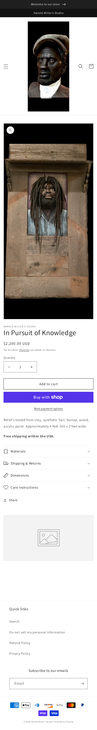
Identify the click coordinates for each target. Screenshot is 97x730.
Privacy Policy (19, 653)
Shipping (24, 349)
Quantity (9, 358)
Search (14, 621)
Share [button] (13, 500)
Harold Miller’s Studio (42, 721)
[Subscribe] (82, 683)
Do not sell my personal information (37, 632)
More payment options (48, 408)
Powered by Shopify (64, 721)
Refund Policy (19, 643)
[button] (6, 66)
